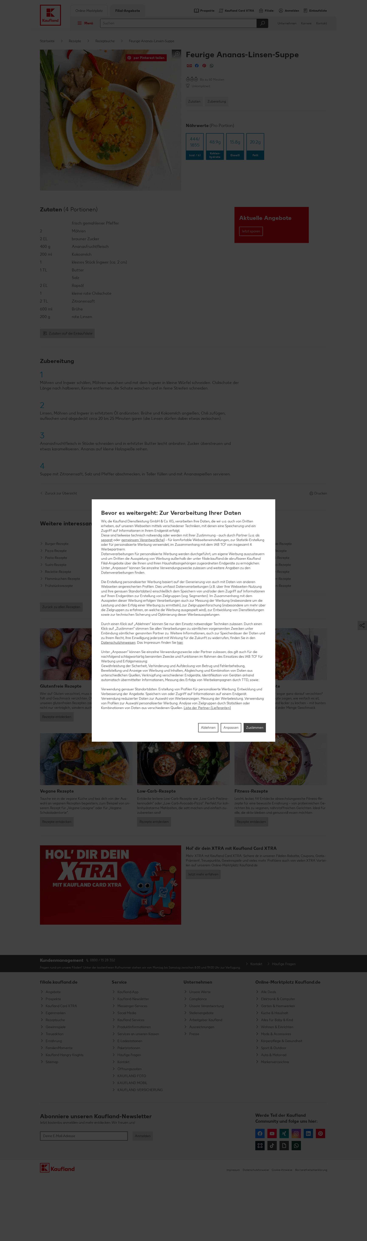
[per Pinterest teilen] (204, 65)
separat (107, 540)
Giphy (284, 1145)
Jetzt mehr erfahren (203, 874)
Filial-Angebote (127, 11)
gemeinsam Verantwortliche (142, 540)
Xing (284, 1133)
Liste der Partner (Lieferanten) (207, 708)
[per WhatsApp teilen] (211, 65)
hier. (180, 643)
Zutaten (194, 101)
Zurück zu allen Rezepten (61, 607)
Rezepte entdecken (56, 717)
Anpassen (231, 728)
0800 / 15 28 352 (102, 960)
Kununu (260, 1145)
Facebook (260, 1133)
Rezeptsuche (105, 41)
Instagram (296, 1133)
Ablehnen (208, 728)
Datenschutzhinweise (256, 1169)
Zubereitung (216, 101)
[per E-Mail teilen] (189, 65)
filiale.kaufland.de (59, 982)
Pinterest (320, 1133)
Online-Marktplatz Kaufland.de (287, 982)
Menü (88, 23)
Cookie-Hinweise (282, 1169)
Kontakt (321, 23)
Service (119, 982)
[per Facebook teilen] (196, 65)
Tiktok (272, 1145)
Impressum (233, 1169)
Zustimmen (254, 728)
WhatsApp (296, 1145)
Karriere (306, 23)
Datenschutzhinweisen (118, 643)
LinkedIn (308, 1133)
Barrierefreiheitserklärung (311, 1169)
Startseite (47, 41)
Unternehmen (287, 23)
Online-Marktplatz (89, 11)
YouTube (272, 1133)
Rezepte (75, 41)
